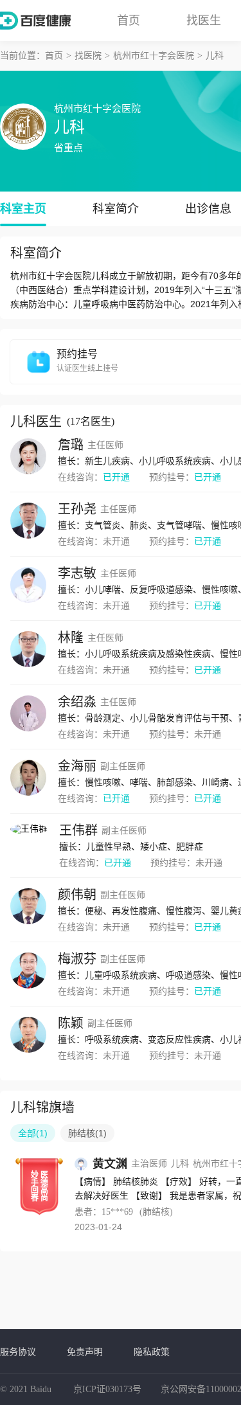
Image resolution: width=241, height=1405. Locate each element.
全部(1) (33, 1133)
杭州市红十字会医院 (153, 55)
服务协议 (18, 1352)
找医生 (203, 20)
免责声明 (85, 1352)
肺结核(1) (87, 1133)
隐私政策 (152, 1352)
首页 (128, 20)
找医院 (88, 55)
